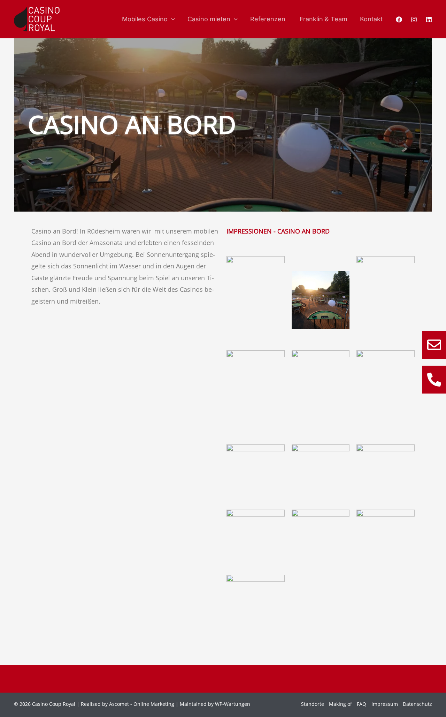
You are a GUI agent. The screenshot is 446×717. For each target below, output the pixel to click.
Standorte (312, 704)
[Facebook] (399, 19)
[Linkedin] (429, 19)
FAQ (361, 704)
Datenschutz (417, 704)
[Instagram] (414, 19)
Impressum (384, 704)
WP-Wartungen (232, 704)
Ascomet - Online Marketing (141, 704)
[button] (171, 19)
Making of (340, 704)
